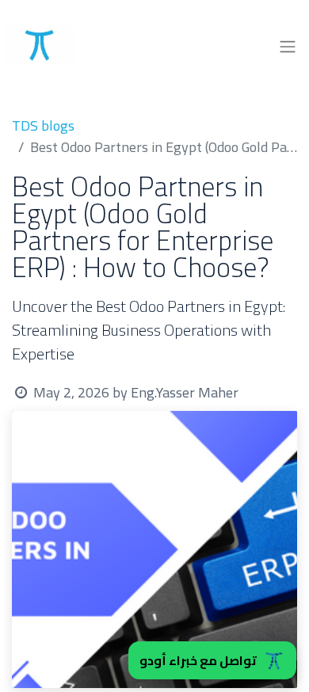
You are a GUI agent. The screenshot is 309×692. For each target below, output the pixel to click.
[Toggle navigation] (287, 46)
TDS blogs (43, 125)
